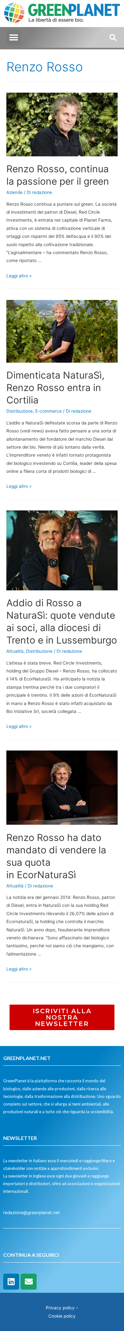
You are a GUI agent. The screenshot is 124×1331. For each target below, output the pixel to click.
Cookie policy (62, 1316)
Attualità (15, 651)
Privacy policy (60, 1307)
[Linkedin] (11, 1282)
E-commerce (48, 411)
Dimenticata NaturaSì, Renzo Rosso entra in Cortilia (55, 387)
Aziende (14, 192)
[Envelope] (29, 1282)
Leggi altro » (18, 275)
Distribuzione (19, 411)
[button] (13, 37)
